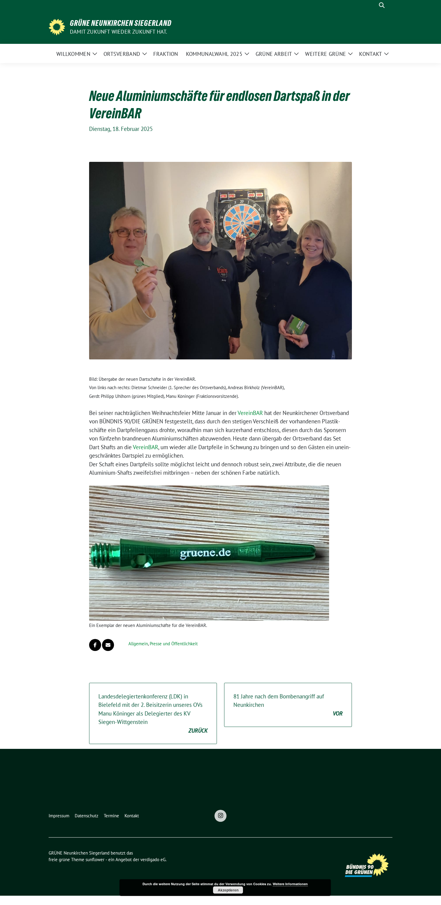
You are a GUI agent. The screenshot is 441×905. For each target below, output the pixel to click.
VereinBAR (250, 412)
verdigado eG (153, 859)
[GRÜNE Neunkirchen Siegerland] (57, 26)
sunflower (95, 859)
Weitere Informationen (290, 884)
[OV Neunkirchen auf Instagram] (220, 816)
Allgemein (138, 643)
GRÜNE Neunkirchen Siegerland (121, 23)
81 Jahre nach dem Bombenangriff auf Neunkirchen (288, 705)
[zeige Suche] (382, 5)
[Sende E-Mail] (108, 645)
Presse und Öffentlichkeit (174, 643)
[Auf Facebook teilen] (95, 645)
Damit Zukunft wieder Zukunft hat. (118, 31)
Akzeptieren (228, 890)
